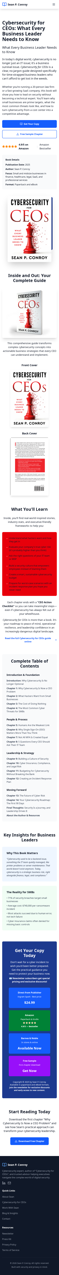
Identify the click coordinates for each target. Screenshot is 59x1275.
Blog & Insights (10, 1213)
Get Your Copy (31, 123)
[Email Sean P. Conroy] (9, 1183)
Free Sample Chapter (31, 134)
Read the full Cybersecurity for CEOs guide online (28, 640)
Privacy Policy (9, 1244)
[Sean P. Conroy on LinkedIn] (3, 1183)
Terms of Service (10, 1250)
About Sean (8, 1196)
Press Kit (6, 1239)
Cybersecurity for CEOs (14, 1202)
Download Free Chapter (31, 1141)
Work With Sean (10, 1207)
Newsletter (8, 1233)
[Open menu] (54, 4)
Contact (6, 1218)
